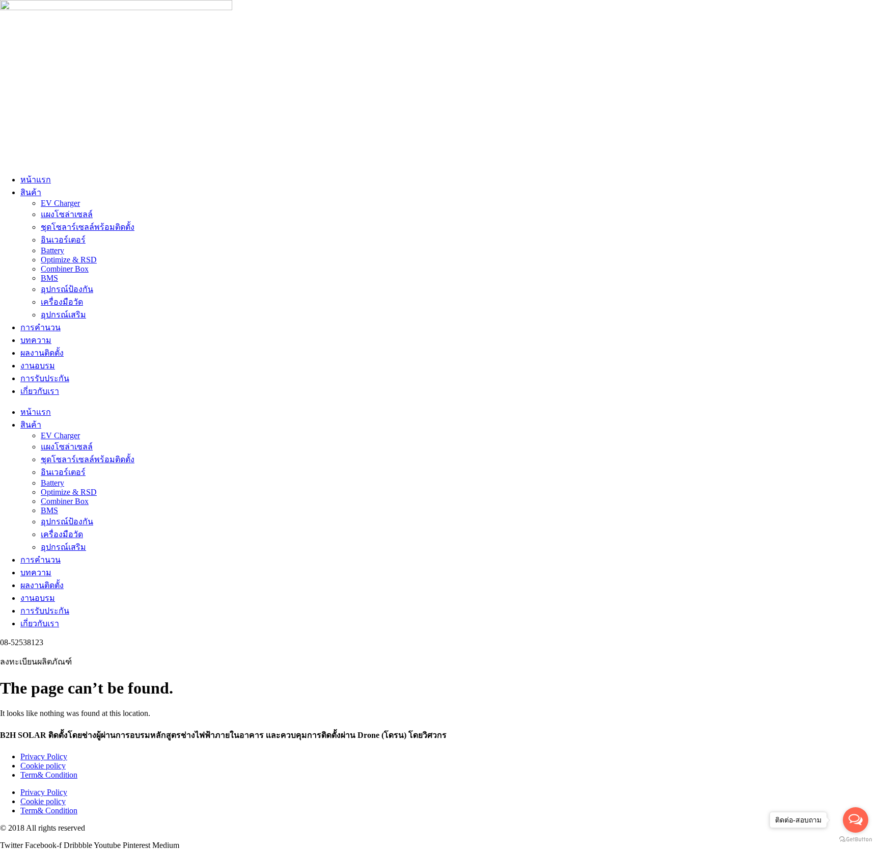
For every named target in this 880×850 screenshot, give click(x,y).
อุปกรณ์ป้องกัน (67, 289)
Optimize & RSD (69, 259)
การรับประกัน (44, 378)
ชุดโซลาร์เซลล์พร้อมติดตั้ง (87, 227)
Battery (52, 250)
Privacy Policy (43, 756)
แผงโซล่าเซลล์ (67, 214)
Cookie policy (43, 765)
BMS (49, 278)
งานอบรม (37, 365)
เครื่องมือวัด (62, 302)
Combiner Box (65, 268)
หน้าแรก (35, 179)
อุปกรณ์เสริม (63, 314)
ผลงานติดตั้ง (42, 353)
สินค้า (30, 192)
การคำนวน (40, 327)
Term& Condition (48, 775)
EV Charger (60, 203)
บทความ (35, 340)
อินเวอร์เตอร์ (63, 239)
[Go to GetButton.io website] (855, 839)
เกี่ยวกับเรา (39, 391)
